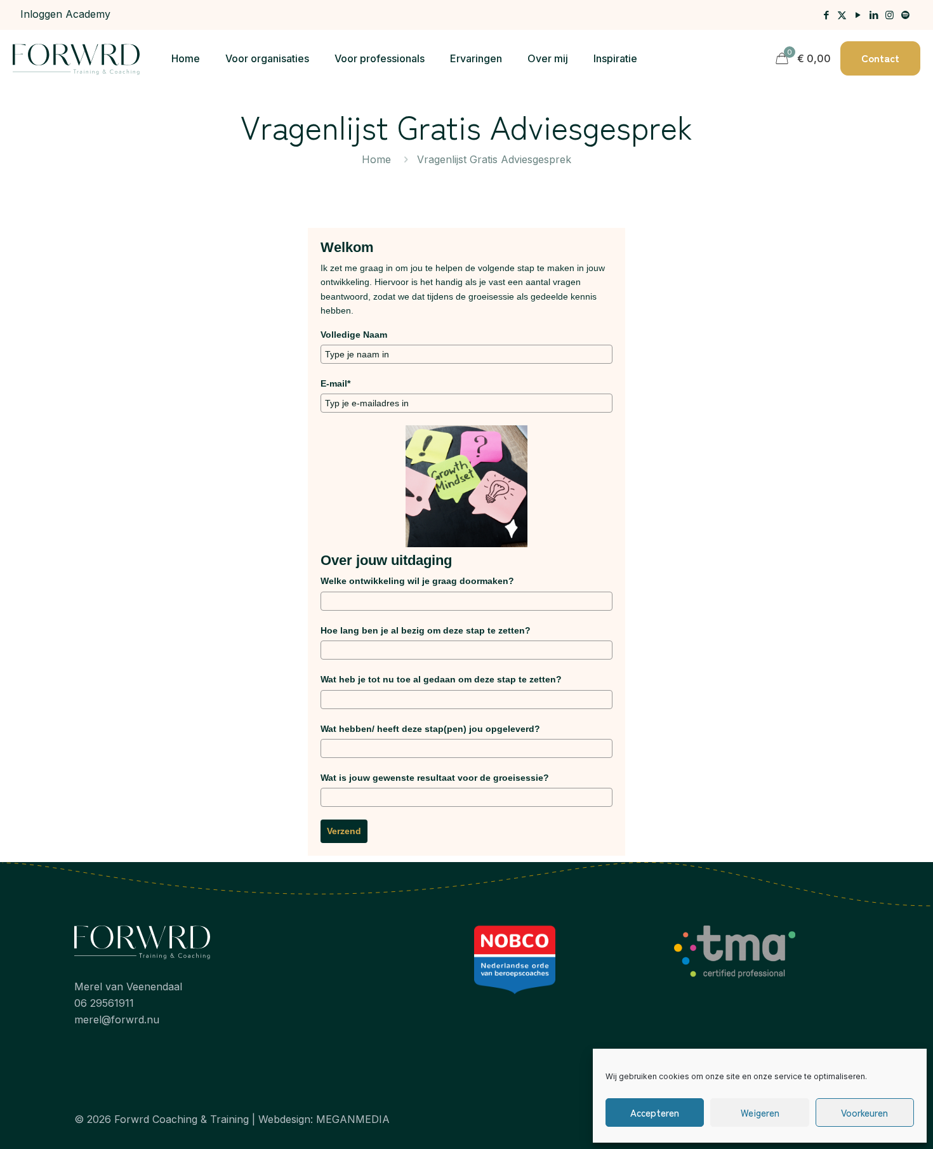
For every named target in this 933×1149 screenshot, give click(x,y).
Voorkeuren (864, 1112)
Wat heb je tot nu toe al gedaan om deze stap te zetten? (441, 679)
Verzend (344, 831)
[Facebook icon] (826, 15)
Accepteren (654, 1112)
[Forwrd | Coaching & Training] (76, 58)
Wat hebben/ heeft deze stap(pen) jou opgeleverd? (430, 729)
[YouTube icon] (858, 15)
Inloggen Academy (65, 14)
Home (376, 159)
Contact (880, 57)
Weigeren (760, 1112)
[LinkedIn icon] (873, 15)
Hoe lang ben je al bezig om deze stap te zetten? (426, 630)
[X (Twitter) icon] (842, 15)
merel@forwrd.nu (116, 1019)
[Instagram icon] (889, 15)
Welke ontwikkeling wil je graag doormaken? (417, 581)
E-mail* (335, 383)
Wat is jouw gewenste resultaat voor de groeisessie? (435, 778)
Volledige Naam (354, 334)
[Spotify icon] (905, 15)
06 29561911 (104, 1003)
